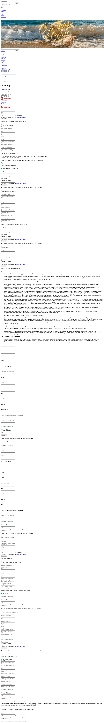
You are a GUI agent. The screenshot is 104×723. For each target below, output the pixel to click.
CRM (2, 14)
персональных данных (20, 117)
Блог (2, 7)
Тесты (2, 64)
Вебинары (3, 11)
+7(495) (5, 4)
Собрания (3, 17)
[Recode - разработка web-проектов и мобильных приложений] (6, 99)
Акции (2, 18)
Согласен (33, 705)
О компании (4, 65)
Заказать (3, 266)
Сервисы (3, 13)
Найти (17, 3)
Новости (3, 60)
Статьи (2, 8)
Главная (3, 51)
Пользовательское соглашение (8, 104)
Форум (2, 15)
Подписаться (4, 718)
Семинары (3, 10)
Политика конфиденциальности (25, 104)
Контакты (3, 66)
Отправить (3, 118)
